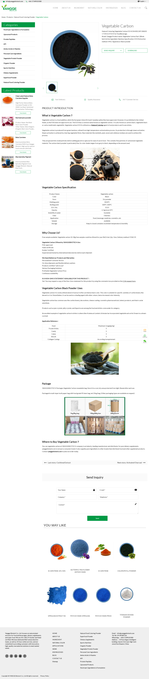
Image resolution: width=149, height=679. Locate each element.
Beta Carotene (21, 137)
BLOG (123, 8)
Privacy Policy (44, 676)
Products (10, 17)
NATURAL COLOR (95, 8)
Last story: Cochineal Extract (59, 463)
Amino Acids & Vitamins (12, 49)
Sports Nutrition (9, 68)
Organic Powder (9, 63)
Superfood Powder (10, 77)
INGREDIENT (79, 8)
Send (97, 518)
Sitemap (55, 661)
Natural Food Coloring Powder (24, 17)
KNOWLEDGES (112, 8)
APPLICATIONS (57, 646)
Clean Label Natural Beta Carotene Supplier (24, 97)
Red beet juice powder (23, 118)
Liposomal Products (10, 34)
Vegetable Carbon (42, 17)
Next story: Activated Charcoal (129, 462)
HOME (55, 8)
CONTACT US (135, 8)
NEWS (54, 649)
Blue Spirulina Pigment (23, 157)
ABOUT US (66, 8)
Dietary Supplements (11, 73)
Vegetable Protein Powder (13, 58)
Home (3, 17)
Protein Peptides (9, 39)
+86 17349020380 (35, 1)
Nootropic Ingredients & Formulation (16, 30)
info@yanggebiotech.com (14, 1)
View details (23, 113)
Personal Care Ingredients (12, 54)
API (5, 44)
